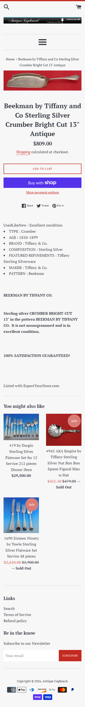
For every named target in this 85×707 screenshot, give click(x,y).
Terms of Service (17, 614)
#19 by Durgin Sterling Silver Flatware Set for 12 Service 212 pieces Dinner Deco (21, 457)
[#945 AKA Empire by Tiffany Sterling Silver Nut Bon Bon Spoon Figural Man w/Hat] (63, 430)
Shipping (23, 151)
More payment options (42, 192)
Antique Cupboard (54, 681)
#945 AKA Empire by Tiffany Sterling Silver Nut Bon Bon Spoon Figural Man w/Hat (63, 463)
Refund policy (15, 620)
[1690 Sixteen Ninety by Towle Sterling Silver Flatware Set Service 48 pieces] (21, 515)
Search (9, 608)
